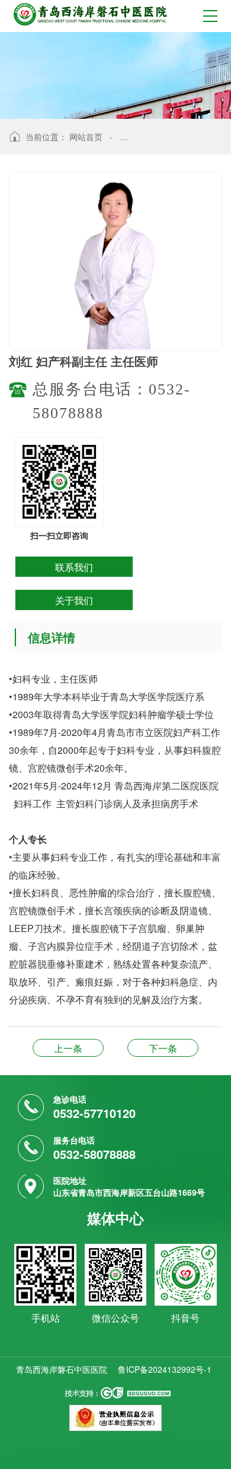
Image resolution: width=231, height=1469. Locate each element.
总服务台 (68, 1048)
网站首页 (85, 137)
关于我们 (74, 600)
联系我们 (74, 567)
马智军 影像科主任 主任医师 (163, 1048)
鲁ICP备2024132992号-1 (164, 1369)
